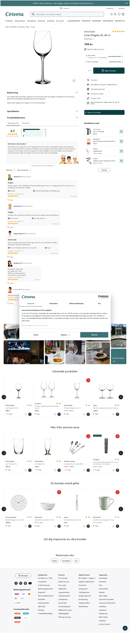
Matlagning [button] (31, 21)
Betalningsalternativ (45, 589)
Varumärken (108, 21)
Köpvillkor (41, 599)
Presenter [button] (86, 21)
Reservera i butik (115, 62)
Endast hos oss (63, 581)
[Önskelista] (119, 14)
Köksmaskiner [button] (20, 21)
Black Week (103, 596)
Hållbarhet (62, 589)
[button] (33, 14)
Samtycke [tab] (30, 303)
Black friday (103, 617)
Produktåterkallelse (45, 613)
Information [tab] (53, 303)
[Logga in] (115, 14)
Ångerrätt (41, 592)
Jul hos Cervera (104, 624)
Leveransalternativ (114, 56)
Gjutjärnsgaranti (85, 596)
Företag (41, 610)
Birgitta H (17, 263)
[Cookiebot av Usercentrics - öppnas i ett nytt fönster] (99, 296)
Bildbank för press (65, 610)
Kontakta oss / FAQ (45, 578)
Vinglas (54, 561)
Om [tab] (99, 303)
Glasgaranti (83, 589)
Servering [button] (41, 21)
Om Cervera (63, 578)
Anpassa (64, 335)
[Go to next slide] (121, 397)
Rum (100, 585)
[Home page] (14, 15)
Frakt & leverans (44, 585)
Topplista (102, 620)
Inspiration (120, 21)
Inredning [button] (50, 21)
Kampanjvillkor (43, 603)
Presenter (102, 581)
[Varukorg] (123, 14)
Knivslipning (83, 599)
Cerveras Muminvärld (107, 603)
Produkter (9, 21)
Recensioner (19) (13, 123)
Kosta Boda (66, 561)
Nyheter (102, 592)
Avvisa (36, 335)
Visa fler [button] (104, 170)
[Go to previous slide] (4, 397)
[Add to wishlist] (74, 80)
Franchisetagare (64, 606)
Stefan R (16, 177)
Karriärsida (62, 603)
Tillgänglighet (63, 613)
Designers (102, 610)
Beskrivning (88, 39)
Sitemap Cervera (64, 617)
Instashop (102, 606)
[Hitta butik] (111, 14)
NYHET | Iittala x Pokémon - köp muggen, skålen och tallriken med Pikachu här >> (63, 3)
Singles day (103, 613)
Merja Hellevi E (19, 234)
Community (25, 123)
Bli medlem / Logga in (87, 578)
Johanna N (17, 206)
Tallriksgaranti (84, 592)
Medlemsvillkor (84, 603)
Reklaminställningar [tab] (76, 303)
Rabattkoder (83, 606)
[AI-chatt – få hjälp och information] (125, 628)
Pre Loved (60, 21)
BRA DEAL (42, 606)
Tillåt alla (94, 335)
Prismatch (82, 585)
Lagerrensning (73, 21)
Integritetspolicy (64, 596)
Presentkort (42, 581)
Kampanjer (96, 21)
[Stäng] (126, 3)
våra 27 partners (33, 313)
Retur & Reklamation (45, 596)
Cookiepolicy (63, 599)
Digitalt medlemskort (86, 581)
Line (76, 561)
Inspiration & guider (106, 599)
